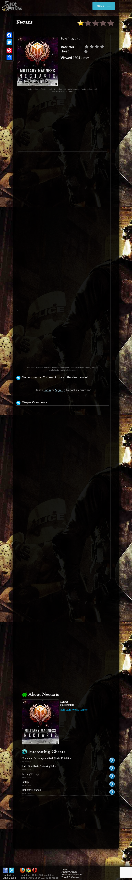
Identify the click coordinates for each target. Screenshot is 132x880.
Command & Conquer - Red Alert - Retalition (47, 758)
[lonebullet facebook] (5, 872)
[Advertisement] (74, 122)
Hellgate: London (31, 789)
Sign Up (60, 390)
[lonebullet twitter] (11, 872)
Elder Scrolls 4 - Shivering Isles (39, 766)
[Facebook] (9, 35)
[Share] (9, 57)
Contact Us (8, 875)
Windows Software (72, 874)
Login (47, 390)
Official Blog (9, 877)
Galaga (26, 781)
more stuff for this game (73, 709)
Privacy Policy (69, 871)
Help (64, 869)
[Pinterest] (9, 50)
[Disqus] (62, 449)
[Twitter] (9, 42)
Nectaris (74, 38)
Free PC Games (70, 877)
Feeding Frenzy (30, 774)
